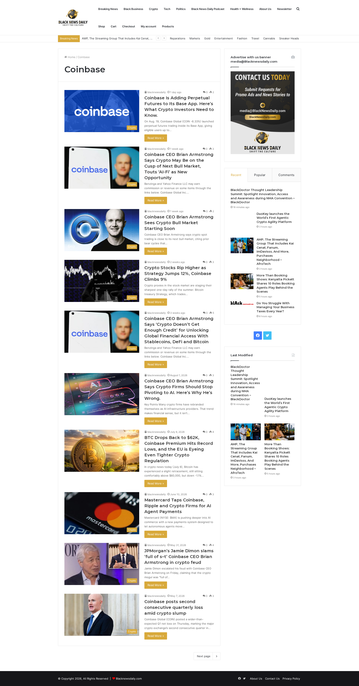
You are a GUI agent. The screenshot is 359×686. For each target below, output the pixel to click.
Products (168, 26)
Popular (260, 175)
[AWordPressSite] (73, 17)
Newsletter (284, 9)
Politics (181, 9)
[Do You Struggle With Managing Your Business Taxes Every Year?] (242, 303)
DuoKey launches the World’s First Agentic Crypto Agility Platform (274, 218)
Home (71, 57)
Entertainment (223, 38)
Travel (255, 38)
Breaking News (108, 9)
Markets (194, 38)
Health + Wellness (241, 9)
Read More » (156, 138)
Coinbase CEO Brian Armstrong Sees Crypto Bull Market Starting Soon (178, 222)
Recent (236, 175)
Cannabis (269, 38)
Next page (203, 656)
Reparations (177, 38)
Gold (207, 38)
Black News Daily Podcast (207, 9)
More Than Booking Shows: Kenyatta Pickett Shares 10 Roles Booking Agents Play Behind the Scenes (276, 283)
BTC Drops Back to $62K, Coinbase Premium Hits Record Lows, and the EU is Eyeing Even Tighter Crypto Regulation (178, 449)
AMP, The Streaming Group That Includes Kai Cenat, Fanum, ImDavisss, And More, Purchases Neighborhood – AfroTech (275, 252)
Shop (101, 26)
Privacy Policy (291, 678)
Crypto (153, 9)
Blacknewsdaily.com (129, 678)
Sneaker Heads (289, 38)
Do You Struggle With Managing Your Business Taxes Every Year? (275, 307)
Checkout (128, 26)
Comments (286, 175)
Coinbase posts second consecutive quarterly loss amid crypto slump (173, 607)
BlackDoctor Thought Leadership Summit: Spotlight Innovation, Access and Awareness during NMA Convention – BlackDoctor (263, 196)
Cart (113, 26)
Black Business (133, 9)
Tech (167, 9)
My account (148, 26)
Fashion (242, 38)
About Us (265, 9)
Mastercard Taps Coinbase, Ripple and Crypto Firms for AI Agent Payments (177, 505)
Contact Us (272, 678)
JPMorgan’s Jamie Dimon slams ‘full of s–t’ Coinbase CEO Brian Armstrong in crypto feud (179, 556)
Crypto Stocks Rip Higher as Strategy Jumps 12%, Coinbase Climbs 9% (177, 273)
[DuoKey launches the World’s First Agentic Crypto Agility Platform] (242, 223)
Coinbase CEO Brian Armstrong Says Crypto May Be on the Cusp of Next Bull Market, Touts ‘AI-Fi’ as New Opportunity (178, 166)
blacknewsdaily (157, 92)
